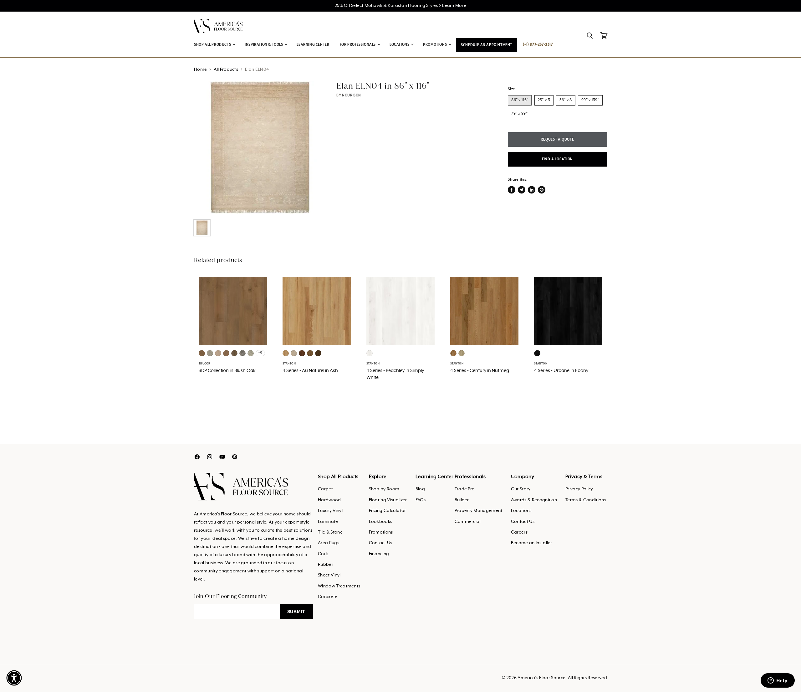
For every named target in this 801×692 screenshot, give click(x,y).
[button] (14, 678)
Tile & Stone (330, 532)
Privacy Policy (579, 489)
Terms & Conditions (585, 500)
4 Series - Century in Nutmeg (479, 370)
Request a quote (557, 139)
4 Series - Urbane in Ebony (561, 370)
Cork (323, 553)
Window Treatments (339, 586)
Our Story (521, 489)
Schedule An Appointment (486, 45)
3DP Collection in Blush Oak (227, 370)
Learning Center (313, 44)
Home (200, 69)
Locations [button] (400, 44)
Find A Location (557, 159)
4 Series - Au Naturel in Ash (310, 370)
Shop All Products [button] (213, 44)
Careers (519, 532)
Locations (521, 510)
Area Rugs (328, 542)
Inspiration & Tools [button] (264, 44)
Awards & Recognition (534, 500)
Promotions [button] (435, 44)
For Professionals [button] (358, 44)
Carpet (325, 489)
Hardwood (329, 500)
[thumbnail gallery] (202, 228)
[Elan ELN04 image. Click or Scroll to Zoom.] (260, 147)
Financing (379, 553)
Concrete (328, 596)
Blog (420, 489)
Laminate (328, 521)
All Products (226, 69)
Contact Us (380, 542)
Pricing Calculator (387, 510)
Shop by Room (384, 489)
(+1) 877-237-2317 (538, 44)
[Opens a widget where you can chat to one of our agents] (777, 681)
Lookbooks (380, 521)
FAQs (421, 500)
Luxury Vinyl (330, 510)
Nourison (351, 95)
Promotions (381, 532)
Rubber (325, 564)
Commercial (468, 521)
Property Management (479, 510)
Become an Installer (531, 542)
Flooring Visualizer (388, 500)
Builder (462, 500)
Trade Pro (465, 489)
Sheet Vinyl (329, 575)
